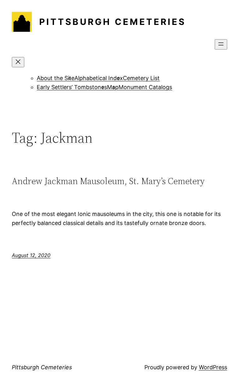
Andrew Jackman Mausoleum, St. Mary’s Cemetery (108, 181)
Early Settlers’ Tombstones (72, 87)
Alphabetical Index (98, 78)
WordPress (213, 367)
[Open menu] (221, 44)
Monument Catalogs (145, 87)
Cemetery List (141, 78)
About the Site (55, 78)
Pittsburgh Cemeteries (112, 22)
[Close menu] (18, 62)
